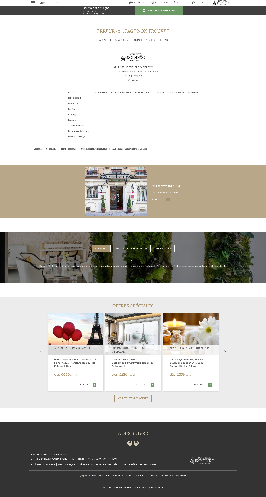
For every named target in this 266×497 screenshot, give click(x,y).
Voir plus (161, 199)
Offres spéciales (121, 92)
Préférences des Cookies (136, 149)
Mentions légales (68, 149)
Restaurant (73, 103)
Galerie (160, 92)
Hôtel (71, 92)
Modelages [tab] (163, 248)
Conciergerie (143, 92)
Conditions (51, 149)
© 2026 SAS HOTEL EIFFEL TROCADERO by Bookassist (133, 487)
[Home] (221, 3)
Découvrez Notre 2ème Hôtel (94, 149)
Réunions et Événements (79, 131)
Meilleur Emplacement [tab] (131, 248)
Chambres (101, 92)
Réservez (87, 385)
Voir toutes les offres (133, 398)
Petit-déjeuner (74, 98)
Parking (72, 114)
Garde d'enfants (75, 125)
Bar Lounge (73, 109)
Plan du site (117, 149)
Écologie (38, 149)
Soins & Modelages (76, 137)
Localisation (176, 92)
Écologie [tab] (101, 248)
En (56, 3)
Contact (193, 92)
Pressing (72, 120)
